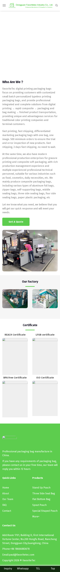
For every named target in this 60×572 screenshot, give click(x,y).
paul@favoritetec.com (21, 554)
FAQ (4, 505)
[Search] (56, 5)
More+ (35, 516)
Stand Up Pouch (41, 487)
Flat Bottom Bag (41, 499)
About (5, 493)
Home (5, 487)
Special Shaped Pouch (45, 510)
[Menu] (4, 5)
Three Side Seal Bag (43, 493)
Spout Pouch (39, 505)
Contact (6, 510)
